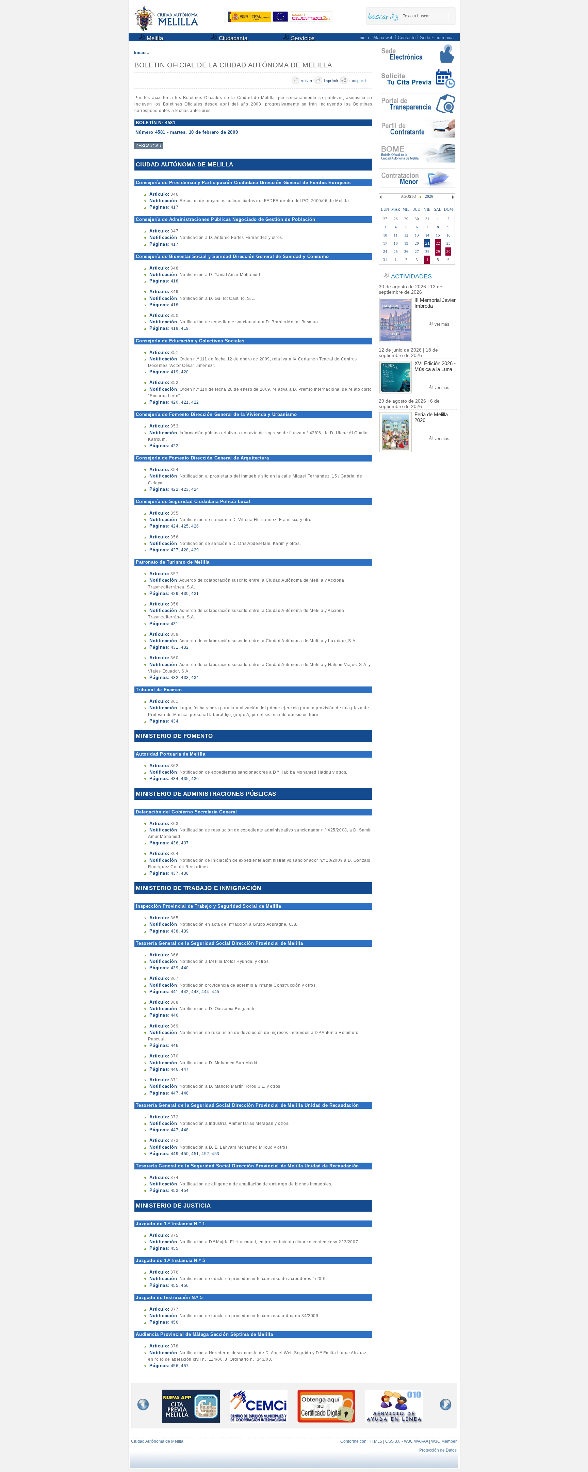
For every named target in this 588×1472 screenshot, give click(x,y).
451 (195, 1153)
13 (417, 235)
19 (406, 243)
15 (438, 235)
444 (205, 991)
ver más (442, 324)
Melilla (154, 38)
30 (448, 251)
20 (417, 243)
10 (385, 235)
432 (185, 647)
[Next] (452, 197)
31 (385, 260)
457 (185, 1365)
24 (385, 251)
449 (175, 1153)
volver (307, 81)
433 (185, 677)
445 (215, 991)
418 (175, 281)
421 (185, 402)
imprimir (331, 81)
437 (185, 843)
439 (185, 931)
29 (438, 251)
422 (195, 402)
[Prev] (381, 197)
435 (185, 778)
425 (185, 526)
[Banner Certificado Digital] (326, 1421)
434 (195, 677)
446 (175, 1015)
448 (185, 1093)
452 (205, 1153)
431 (195, 593)
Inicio (363, 37)
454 (185, 1190)
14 (427, 235)
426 (195, 526)
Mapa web (383, 37)
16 (448, 235)
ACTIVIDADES (411, 276)
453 (215, 1153)
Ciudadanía (232, 38)
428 (185, 550)
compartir (358, 81)
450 (185, 1153)
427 (175, 550)
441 (175, 991)
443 (195, 991)
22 (438, 243)
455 (175, 1248)
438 (185, 873)
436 (195, 778)
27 (417, 251)
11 (396, 235)
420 (185, 372)
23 (448, 243)
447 (185, 1069)
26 (406, 251)
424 (195, 489)
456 (185, 1285)
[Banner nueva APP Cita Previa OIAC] (191, 1421)
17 (385, 243)
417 (175, 207)
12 (406, 235)
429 (195, 550)
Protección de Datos (438, 1450)
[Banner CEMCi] (259, 1421)
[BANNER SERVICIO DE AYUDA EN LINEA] (394, 1421)
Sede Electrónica (437, 37)
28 (427, 251)
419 (185, 328)
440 (185, 968)
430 (185, 593)
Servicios (302, 38)
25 (396, 251)
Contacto (406, 37)
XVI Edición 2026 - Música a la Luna (435, 366)
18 (396, 243)
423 (185, 489)
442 (185, 991)
